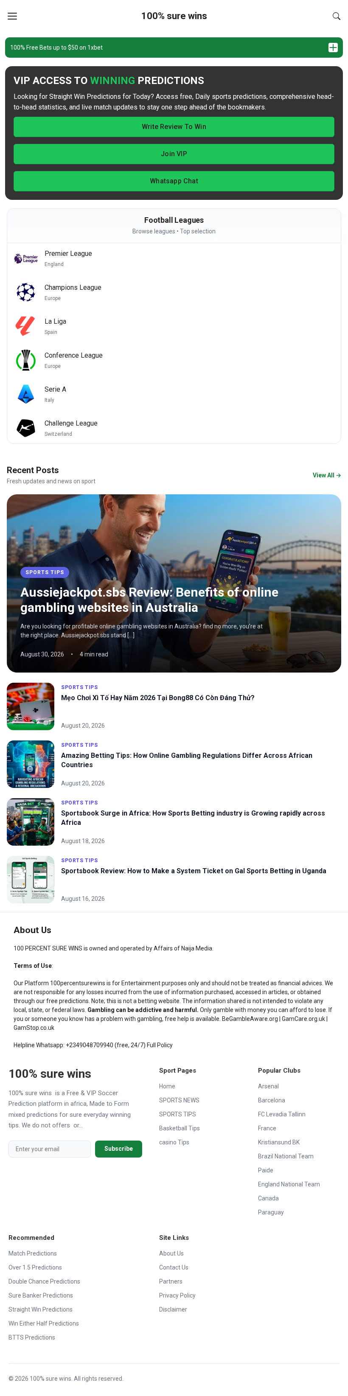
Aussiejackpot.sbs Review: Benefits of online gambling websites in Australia (149, 600)
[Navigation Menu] (12, 16)
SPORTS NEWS (179, 1100)
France (267, 1128)
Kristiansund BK (279, 1142)
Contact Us (173, 1267)
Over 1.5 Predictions (35, 1267)
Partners (170, 1281)
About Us (171, 1253)
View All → (327, 475)
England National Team (289, 1184)
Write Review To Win (174, 127)
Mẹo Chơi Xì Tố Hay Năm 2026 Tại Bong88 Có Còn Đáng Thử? (158, 698)
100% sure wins (174, 16)
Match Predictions (32, 1253)
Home (167, 1086)
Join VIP (174, 154)
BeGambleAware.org (250, 1018)
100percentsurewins (77, 983)
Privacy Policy (177, 1295)
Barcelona (271, 1100)
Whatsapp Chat (174, 181)
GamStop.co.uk (34, 1027)
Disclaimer (173, 1309)
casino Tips (174, 1142)
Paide (265, 1170)
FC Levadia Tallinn (282, 1114)
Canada (268, 1198)
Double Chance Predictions (44, 1281)
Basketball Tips (179, 1128)
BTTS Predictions (31, 1337)
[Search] (336, 16)
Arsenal (268, 1086)
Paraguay (271, 1212)
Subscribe (118, 1148)
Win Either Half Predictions (43, 1323)
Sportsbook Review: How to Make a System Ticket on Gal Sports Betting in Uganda (193, 871)
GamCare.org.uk (303, 1018)
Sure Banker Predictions (40, 1295)
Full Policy (160, 1045)
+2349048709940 (89, 1045)
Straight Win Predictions (40, 1309)
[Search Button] (336, 16)
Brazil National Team (286, 1156)
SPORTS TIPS (44, 572)
